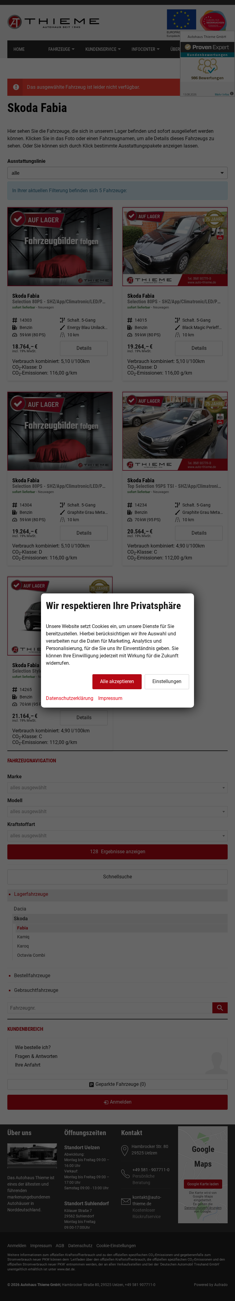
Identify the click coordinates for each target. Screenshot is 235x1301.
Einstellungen (166, 681)
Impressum (110, 698)
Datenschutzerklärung (69, 698)
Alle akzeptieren (117, 681)
